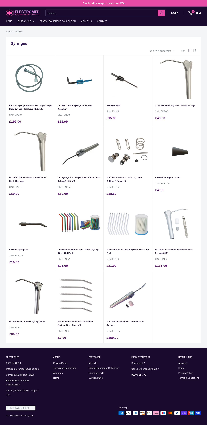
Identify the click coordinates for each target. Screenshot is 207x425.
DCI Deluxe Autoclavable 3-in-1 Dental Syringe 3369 (174, 251)
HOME (9, 21)
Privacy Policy (60, 362)
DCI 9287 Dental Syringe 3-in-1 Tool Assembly (75, 107)
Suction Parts (95, 377)
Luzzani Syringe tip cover (167, 177)
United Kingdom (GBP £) (18, 408)
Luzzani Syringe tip (18, 249)
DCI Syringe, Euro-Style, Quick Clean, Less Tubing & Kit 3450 (79, 179)
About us (58, 372)
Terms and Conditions (64, 367)
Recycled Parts (96, 372)
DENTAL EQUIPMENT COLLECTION (58, 21)
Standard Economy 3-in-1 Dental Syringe (175, 105)
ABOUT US (86, 21)
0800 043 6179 (13, 362)
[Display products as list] (195, 50)
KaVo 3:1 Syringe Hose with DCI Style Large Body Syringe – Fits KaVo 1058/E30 (30, 107)
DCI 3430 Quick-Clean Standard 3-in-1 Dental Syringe (27, 179)
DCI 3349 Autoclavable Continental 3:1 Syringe (125, 323)
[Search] (161, 13)
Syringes (18, 31)
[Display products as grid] (190, 50)
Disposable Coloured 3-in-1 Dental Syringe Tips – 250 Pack (78, 251)
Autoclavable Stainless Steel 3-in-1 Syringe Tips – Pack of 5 (75, 323)
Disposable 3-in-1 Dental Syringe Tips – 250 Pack (128, 251)
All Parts (92, 362)
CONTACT (102, 21)
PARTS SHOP (24, 21)
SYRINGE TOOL (114, 105)
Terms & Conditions (188, 377)
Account (182, 362)
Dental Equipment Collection (103, 367)
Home (9, 31)
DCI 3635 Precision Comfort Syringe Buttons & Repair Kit (124, 179)
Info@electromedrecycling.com (23, 368)
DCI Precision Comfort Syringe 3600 (27, 321)
